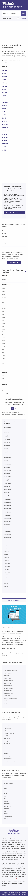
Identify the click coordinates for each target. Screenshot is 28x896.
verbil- (4, 233)
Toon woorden (14, 262)
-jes (5, 788)
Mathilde (4, 118)
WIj (5, 703)
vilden (3, 364)
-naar (5, 813)
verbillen (6, 436)
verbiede (6, 578)
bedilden (4, 76)
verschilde (5, 127)
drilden (4, 297)
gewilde (4, 115)
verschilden (5, 131)
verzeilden (7, 521)
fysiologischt (7, 685)
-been (5, 791)
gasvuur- (6, 743)
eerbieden (7, 543)
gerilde (4, 99)
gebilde (4, 279)
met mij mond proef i (10, 698)
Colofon (14, 894)
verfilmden (7, 508)
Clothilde (4, 79)
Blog (3, 894)
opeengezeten (8, 693)
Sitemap (8, 894)
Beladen (6, 675)
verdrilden (7, 499)
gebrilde (4, 83)
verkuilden (7, 537)
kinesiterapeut (8, 668)
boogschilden (5, 394)
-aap (5, 793)
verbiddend (7, 525)
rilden (3, 335)
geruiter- (6, 738)
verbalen (6, 560)
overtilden (7, 486)
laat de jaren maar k (10, 670)
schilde (4, 337)
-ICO (5, 786)
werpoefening (8, 688)
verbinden (7, 445)
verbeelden (7, 505)
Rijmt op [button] (5, 13)
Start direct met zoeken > (14, 213)
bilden (3, 379)
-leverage (6, 808)
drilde (3, 294)
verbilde (6, 449)
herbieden (7, 546)
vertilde (4, 147)
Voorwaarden (22, 894)
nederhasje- (7, 756)
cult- (5, 748)
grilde (3, 306)
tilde (3, 349)
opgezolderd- (8, 758)
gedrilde (4, 86)
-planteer (6, 803)
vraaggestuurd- (8, 733)
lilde (3, 320)
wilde (3, 367)
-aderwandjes (8, 783)
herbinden (7, 549)
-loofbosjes (7, 806)
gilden (3, 303)
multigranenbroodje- (10, 761)
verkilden (5, 124)
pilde (3, 326)
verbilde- (4, 236)
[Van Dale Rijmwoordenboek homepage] (9, 3)
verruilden (7, 473)
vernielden (7, 464)
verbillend (7, 461)
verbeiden (7, 572)
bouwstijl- (6, 725)
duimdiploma (7, 683)
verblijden (7, 480)
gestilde (4, 105)
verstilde (4, 140)
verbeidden (7, 515)
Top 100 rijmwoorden (14, 600)
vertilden (4, 150)
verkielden (7, 528)
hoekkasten (7, 695)
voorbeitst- (7, 728)
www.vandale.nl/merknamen (16, 878)
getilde (4, 108)
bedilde (4, 73)
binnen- (6, 746)
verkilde (4, 121)
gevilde (4, 111)
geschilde (5, 102)
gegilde (4, 89)
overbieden (7, 457)
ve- (3, 230)
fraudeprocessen (8, 680)
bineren (6, 700)
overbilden (7, 427)
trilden (3, 358)
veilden (6, 554)
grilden (4, 308)
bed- (5, 751)
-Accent (6, 796)
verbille (6, 586)
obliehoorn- (7, 753)
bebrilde (4, 70)
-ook (5, 811)
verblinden (7, 489)
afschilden (4, 391)
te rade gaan (7, 678)
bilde (3, 376)
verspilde (4, 134)
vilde (3, 361)
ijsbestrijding (7, 673)
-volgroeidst (7, 816)
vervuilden (7, 502)
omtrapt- (6, 741)
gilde (3, 300)
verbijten (6, 580)
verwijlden (7, 512)
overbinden (7, 477)
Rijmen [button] (24, 13)
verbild (6, 583)
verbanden (7, 563)
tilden (3, 352)
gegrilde (4, 92)
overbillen (7, 467)
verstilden (5, 143)
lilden (3, 323)
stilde (3, 343)
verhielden (7, 518)
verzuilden (7, 531)
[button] (25, 272)
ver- (3, 240)
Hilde (3, 311)
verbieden (7, 442)
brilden (4, 291)
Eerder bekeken (7, 18)
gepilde (4, 95)
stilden (3, 346)
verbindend (7, 470)
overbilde (6, 551)
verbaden (6, 557)
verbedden (7, 566)
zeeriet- (6, 736)
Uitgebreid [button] (23, 18)
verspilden (5, 137)
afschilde (4, 388)
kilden (3, 317)
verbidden (7, 433)
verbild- (4, 243)
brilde (3, 288)
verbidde (6, 575)
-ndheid (6, 818)
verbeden (6, 569)
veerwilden (7, 496)
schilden (4, 340)
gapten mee (7, 690)
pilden (3, 329)
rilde (3, 332)
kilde (3, 314)
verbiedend (7, 534)
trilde (3, 355)
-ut (5, 798)
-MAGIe (6, 801)
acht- (5, 731)
